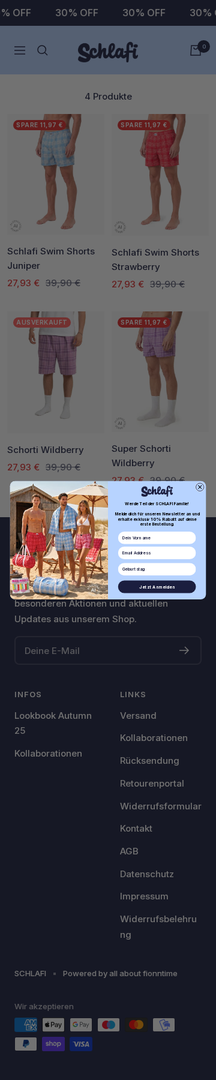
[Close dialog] (200, 487)
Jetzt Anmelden (157, 586)
